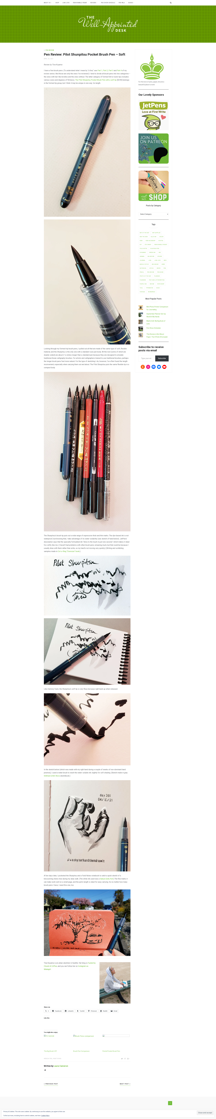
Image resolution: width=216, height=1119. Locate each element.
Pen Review (50, 50)
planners (143, 280)
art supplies (156, 232)
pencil (142, 272)
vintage (142, 291)
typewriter (149, 288)
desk (141, 240)
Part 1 (100, 70)
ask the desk (144, 236)
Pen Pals (122, 2)
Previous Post (51, 1084)
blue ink (153, 236)
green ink (152, 252)
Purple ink (143, 284)
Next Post (124, 1084)
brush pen (48, 1058)
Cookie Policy (45, 1115)
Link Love (66, 2)
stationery (160, 284)
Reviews (93, 2)
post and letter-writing (157, 280)
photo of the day (145, 276)
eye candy (148, 244)
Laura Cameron (61, 1066)
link (149, 260)
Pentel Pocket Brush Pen (111, 1051)
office (151, 268)
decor (161, 236)
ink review (150, 256)
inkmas (142, 256)
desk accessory (150, 240)
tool (141, 288)
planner (157, 276)
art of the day (144, 232)
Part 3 (111, 70)
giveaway (143, 252)
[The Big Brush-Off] (57, 1042)
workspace (151, 291)
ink (160, 252)
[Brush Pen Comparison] (86, 1042)
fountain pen (154, 248)
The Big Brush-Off (50, 1051)
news (163, 264)
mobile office (144, 264)
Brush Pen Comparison (81, 1051)
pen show (160, 272)
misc (165, 260)
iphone (159, 256)
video (158, 288)
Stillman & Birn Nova (52, 776)
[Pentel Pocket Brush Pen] (116, 1042)
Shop (57, 2)
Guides (130, 2)
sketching (57, 1058)
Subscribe (162, 358)
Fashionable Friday (80, 2)
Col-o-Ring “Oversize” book (69, 551)
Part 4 (119, 70)
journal (142, 260)
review (152, 284)
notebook (143, 268)
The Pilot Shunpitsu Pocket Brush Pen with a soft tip (95, 80)
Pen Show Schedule (108, 2)
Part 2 (105, 70)
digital (161, 240)
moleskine (155, 264)
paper (158, 268)
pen (165, 268)
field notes (143, 248)
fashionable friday (160, 244)
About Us (47, 2)
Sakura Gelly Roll (106, 879)
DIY (141, 244)
